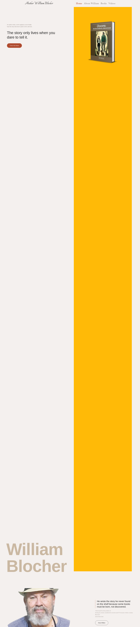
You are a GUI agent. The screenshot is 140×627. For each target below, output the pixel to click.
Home (79, 3)
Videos (111, 3)
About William (91, 3)
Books (104, 3)
